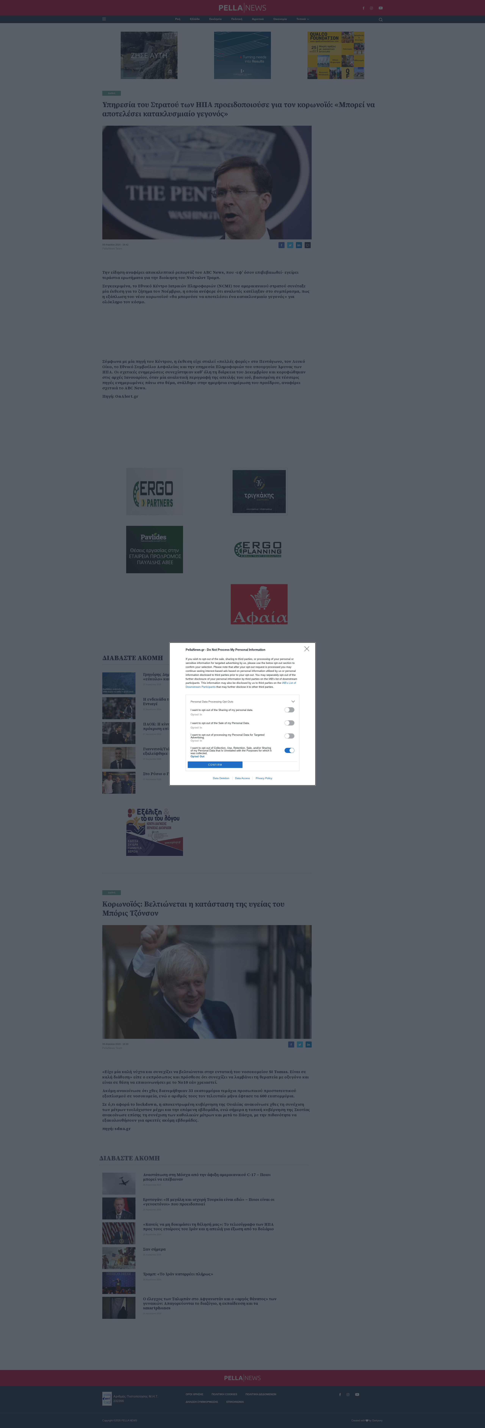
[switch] (289, 709)
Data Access (242, 778)
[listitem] (242, 701)
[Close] (308, 650)
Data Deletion (221, 778)
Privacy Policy (264, 778)
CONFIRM (215, 764)
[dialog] (242, 714)
